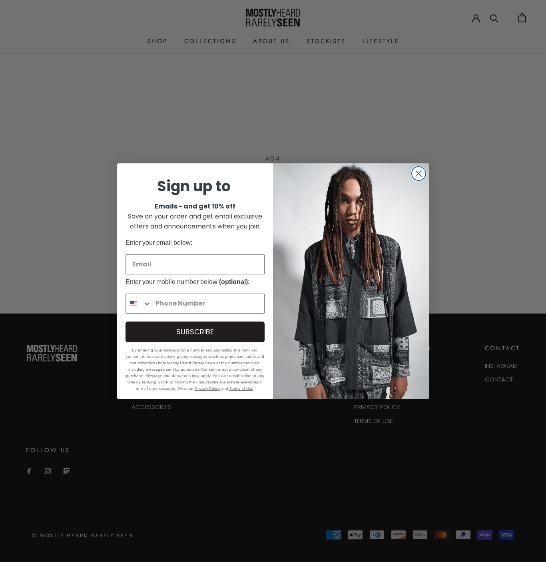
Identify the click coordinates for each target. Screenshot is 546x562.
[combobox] (138, 303)
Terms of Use (241, 388)
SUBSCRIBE (195, 332)
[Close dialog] (419, 174)
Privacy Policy (207, 388)
